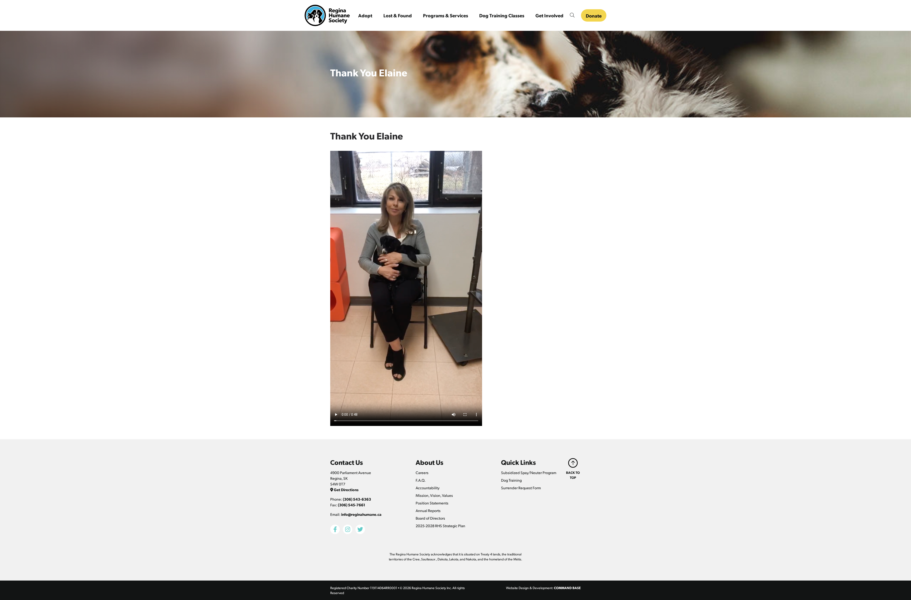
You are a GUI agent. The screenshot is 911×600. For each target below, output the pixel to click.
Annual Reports (428, 510)
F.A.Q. (421, 480)
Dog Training (511, 480)
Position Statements (432, 502)
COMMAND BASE (567, 588)
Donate (594, 16)
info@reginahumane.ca (361, 514)
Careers (422, 472)
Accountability (428, 487)
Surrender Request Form (521, 487)
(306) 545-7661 (351, 504)
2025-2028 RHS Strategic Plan (440, 525)
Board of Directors (430, 518)
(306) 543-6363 (357, 499)
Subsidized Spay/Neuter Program (528, 472)
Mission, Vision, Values (434, 495)
